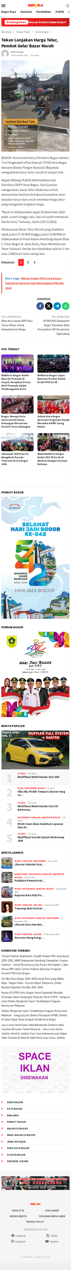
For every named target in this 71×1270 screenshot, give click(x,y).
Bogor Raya (24, 817)
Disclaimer (52, 1210)
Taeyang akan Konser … (30, 908)
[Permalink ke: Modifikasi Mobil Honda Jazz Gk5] (35, 750)
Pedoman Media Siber (52, 1216)
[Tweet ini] (48, 306)
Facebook (20, 1235)
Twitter (53, 1235)
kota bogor (14, 1108)
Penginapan (30, 788)
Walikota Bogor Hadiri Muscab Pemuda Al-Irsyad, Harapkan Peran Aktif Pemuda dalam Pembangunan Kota (15, 382)
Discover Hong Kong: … (30, 937)
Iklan (20, 788)
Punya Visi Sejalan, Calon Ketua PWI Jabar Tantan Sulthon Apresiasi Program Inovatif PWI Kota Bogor (34, 969)
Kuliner (37, 934)
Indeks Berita (18, 1216)
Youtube (54, 1241)
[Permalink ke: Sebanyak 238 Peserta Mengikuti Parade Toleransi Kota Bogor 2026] (17, 442)
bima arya (12, 1115)
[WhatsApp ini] (65, 306)
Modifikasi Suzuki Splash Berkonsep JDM (41, 839)
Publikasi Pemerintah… (30, 880)
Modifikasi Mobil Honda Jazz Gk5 (38, 777)
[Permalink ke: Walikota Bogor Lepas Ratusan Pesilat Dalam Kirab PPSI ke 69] (53, 364)
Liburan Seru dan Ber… (29, 924)
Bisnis (18, 861)
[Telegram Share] (57, 306)
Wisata (41, 788)
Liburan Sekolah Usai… (29, 864)
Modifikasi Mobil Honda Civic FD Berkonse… (38, 808)
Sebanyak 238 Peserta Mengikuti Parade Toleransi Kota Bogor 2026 (15, 459)
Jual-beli (38, 905)
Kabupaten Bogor (50, 817)
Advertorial (21, 874)
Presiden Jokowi (17, 1161)
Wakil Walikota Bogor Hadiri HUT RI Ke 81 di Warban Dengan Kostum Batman (52, 459)
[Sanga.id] (35, 5)
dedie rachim (15, 1102)
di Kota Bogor (16, 1154)
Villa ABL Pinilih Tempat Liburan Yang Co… (41, 793)
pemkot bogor (16, 1122)
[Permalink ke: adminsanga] (5, 53)
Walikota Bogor (17, 1128)
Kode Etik (18, 1210)
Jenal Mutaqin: (16, 1141)
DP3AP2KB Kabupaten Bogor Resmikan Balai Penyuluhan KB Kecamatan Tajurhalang (53, 325)
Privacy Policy (35, 1221)
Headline (35, 817)
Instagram (20, 1241)
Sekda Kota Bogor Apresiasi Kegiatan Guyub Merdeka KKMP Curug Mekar (53, 421)
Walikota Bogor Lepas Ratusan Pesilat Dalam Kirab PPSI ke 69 (51, 379)
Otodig (22, 773)
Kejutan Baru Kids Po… (29, 895)
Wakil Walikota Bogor (21, 1135)
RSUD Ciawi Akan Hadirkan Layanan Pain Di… (40, 825)
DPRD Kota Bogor (18, 1148)
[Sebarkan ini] (40, 306)
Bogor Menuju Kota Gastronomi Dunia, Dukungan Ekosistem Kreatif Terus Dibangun (15, 421)
